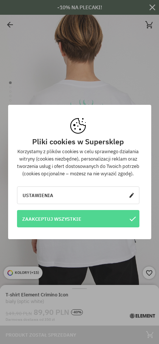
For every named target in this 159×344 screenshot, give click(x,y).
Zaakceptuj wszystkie (51, 219)
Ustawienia (38, 195)
